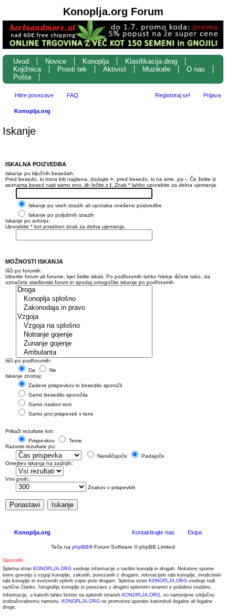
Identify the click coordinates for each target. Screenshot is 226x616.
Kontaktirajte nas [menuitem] (153, 532)
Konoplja (96, 61)
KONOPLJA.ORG (52, 568)
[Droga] (84, 290)
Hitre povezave (34, 95)
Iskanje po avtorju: (27, 221)
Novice (55, 61)
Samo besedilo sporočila (57, 395)
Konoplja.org (32, 111)
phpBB (80, 547)
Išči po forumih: (23, 271)
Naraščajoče (111, 456)
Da (31, 370)
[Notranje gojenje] (84, 334)
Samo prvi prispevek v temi (60, 414)
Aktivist (114, 69)
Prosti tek (72, 69)
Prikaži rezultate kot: (29, 431)
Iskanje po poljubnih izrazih (60, 215)
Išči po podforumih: (28, 360)
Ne (52, 370)
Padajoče (152, 456)
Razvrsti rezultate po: (30, 446)
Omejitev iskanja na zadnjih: (39, 463)
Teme (74, 440)
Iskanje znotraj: (23, 376)
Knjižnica (27, 69)
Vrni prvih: (17, 479)
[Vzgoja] (84, 316)
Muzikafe (156, 69)
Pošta (22, 77)
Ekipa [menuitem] (195, 532)
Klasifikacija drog (151, 61)
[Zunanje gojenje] (84, 343)
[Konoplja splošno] (84, 299)
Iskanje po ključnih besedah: (40, 173)
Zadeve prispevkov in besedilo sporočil (74, 385)
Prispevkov (41, 440)
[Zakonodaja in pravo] (84, 308)
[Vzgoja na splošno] (84, 325)
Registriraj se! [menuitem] (172, 95)
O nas (196, 69)
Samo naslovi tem (49, 404)
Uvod (21, 61)
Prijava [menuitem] (212, 95)
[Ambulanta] (84, 352)
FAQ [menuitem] (72, 95)
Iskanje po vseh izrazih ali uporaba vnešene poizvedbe (94, 205)
